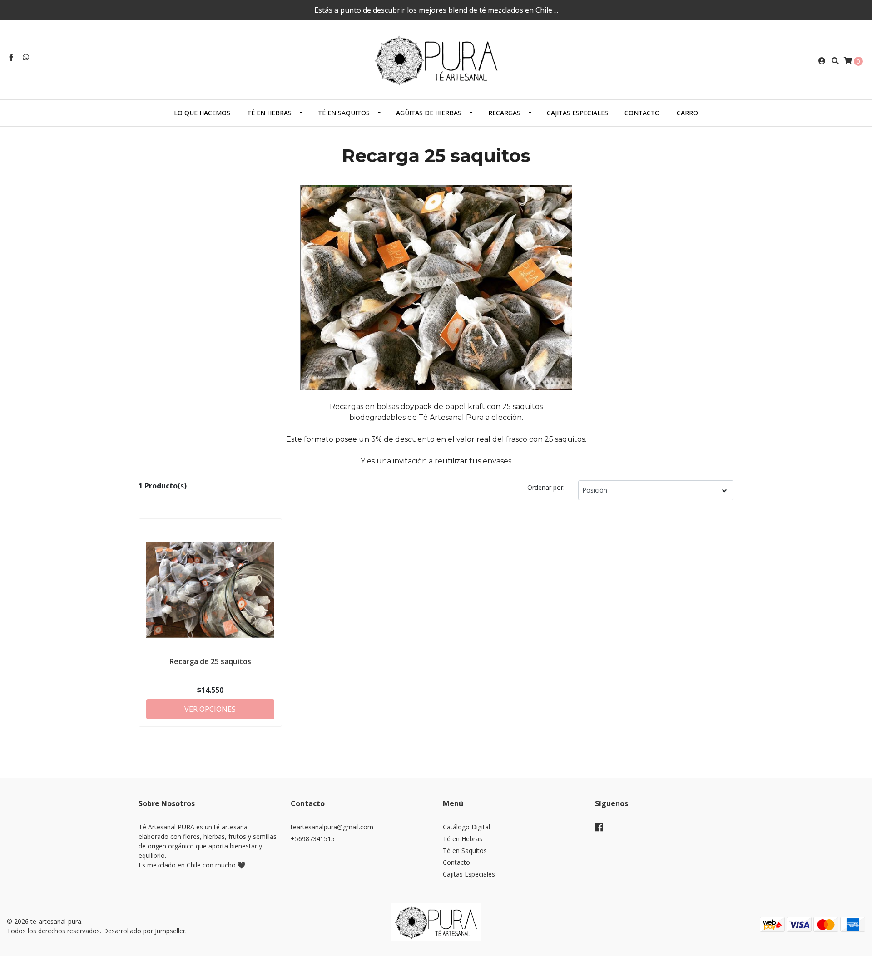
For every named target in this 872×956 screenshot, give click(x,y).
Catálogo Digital (466, 827)
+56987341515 (313, 838)
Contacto (642, 112)
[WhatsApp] (25, 57)
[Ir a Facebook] (11, 57)
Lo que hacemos (202, 112)
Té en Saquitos (344, 112)
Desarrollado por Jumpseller (144, 930)
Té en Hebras (269, 112)
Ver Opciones (210, 709)
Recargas (504, 112)
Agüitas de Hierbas (428, 112)
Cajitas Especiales (577, 112)
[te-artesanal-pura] (436, 60)
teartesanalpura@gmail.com (332, 827)
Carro (687, 112)
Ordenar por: (546, 487)
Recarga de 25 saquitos (210, 661)
